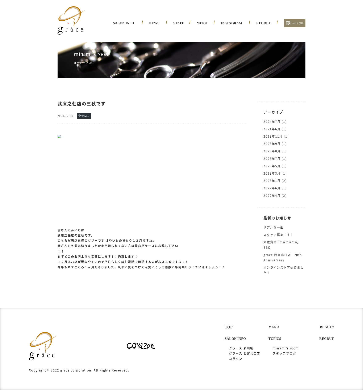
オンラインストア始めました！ (283, 270)
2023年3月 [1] (275, 173)
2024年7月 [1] (275, 121)
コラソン (123, 47)
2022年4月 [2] (275, 195)
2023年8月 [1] (275, 151)
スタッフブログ (284, 353)
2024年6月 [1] (275, 129)
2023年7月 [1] (275, 158)
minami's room (286, 348)
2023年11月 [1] (276, 136)
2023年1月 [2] (275, 180)
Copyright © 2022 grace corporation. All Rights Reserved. (79, 370)
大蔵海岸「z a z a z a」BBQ (282, 245)
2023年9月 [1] (275, 143)
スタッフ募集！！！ (278, 234)
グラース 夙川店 (128, 32)
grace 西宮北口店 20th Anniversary (282, 257)
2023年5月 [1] (275, 166)
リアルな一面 (273, 227)
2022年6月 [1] (275, 188)
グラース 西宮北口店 (131, 39)
